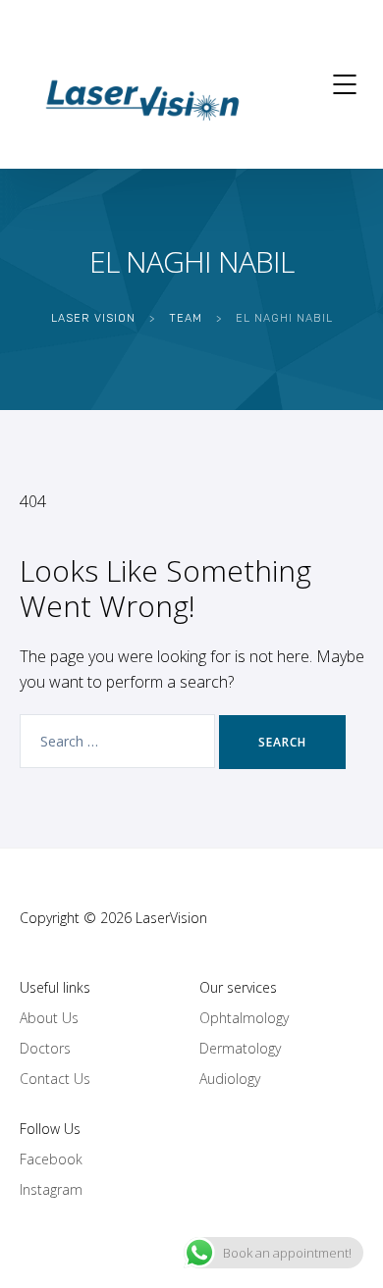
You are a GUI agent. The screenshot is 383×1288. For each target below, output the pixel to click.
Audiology (229, 1078)
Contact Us (55, 1078)
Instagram (51, 1189)
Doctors (45, 1048)
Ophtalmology (244, 1017)
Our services (238, 987)
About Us (49, 1017)
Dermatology (240, 1048)
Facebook (51, 1159)
